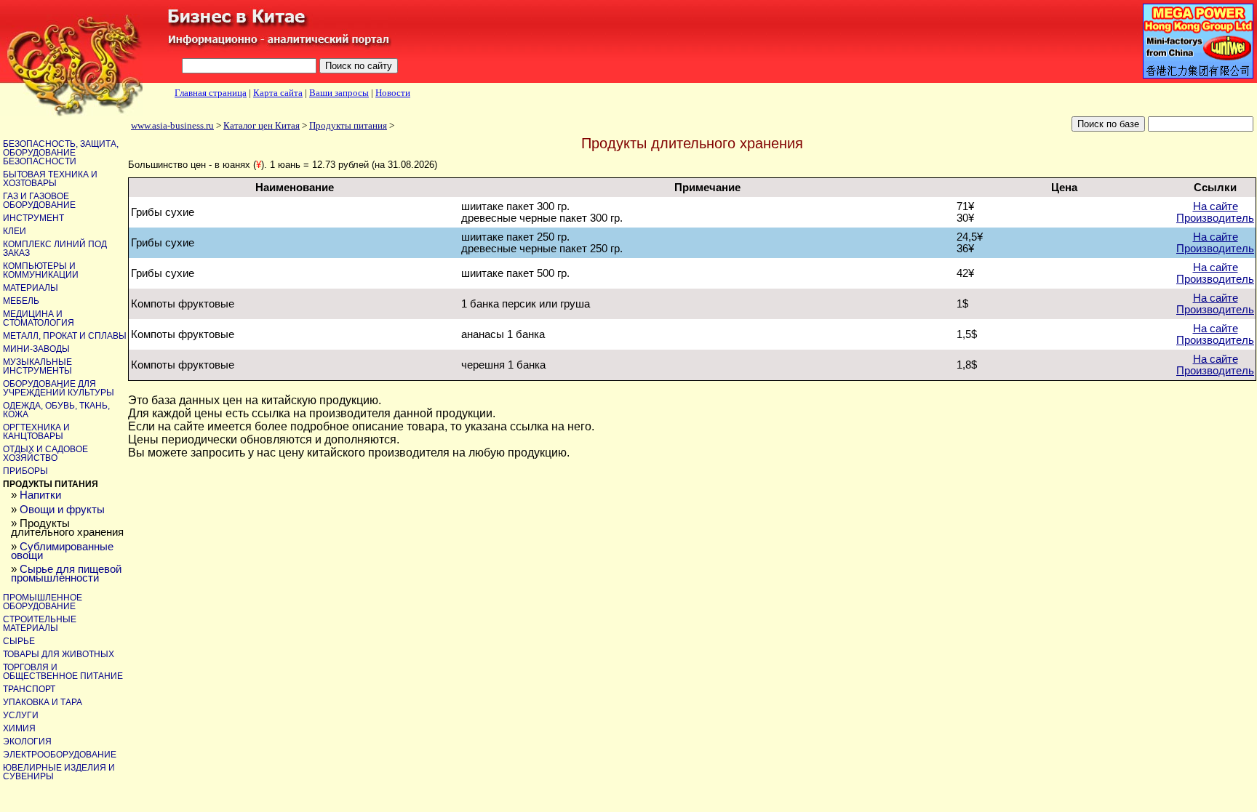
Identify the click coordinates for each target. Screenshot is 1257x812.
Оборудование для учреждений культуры (58, 388)
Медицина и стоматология (38, 318)
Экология (27, 741)
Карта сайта (278, 92)
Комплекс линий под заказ (55, 248)
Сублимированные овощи (62, 551)
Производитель (1215, 218)
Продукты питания (348, 125)
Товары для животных (58, 654)
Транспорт (29, 689)
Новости (392, 92)
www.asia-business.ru (172, 125)
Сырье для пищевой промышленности (66, 573)
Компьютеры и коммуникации (41, 270)
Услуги (21, 715)
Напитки (40, 495)
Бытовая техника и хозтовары (50, 178)
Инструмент (33, 218)
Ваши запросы (339, 92)
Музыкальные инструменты (37, 366)
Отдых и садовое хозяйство (45, 453)
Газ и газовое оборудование (39, 200)
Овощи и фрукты (62, 509)
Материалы (30, 288)
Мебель (21, 301)
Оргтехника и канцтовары (36, 431)
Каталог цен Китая (261, 125)
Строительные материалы (39, 623)
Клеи (14, 231)
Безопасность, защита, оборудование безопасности (61, 152)
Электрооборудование (59, 754)
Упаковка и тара (42, 702)
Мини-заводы (36, 349)
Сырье (19, 641)
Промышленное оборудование (42, 601)
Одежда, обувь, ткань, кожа (56, 410)
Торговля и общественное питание (63, 671)
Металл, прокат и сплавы (65, 336)
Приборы (25, 471)
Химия (19, 728)
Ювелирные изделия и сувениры (59, 772)
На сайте (1215, 206)
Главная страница (211, 92)
